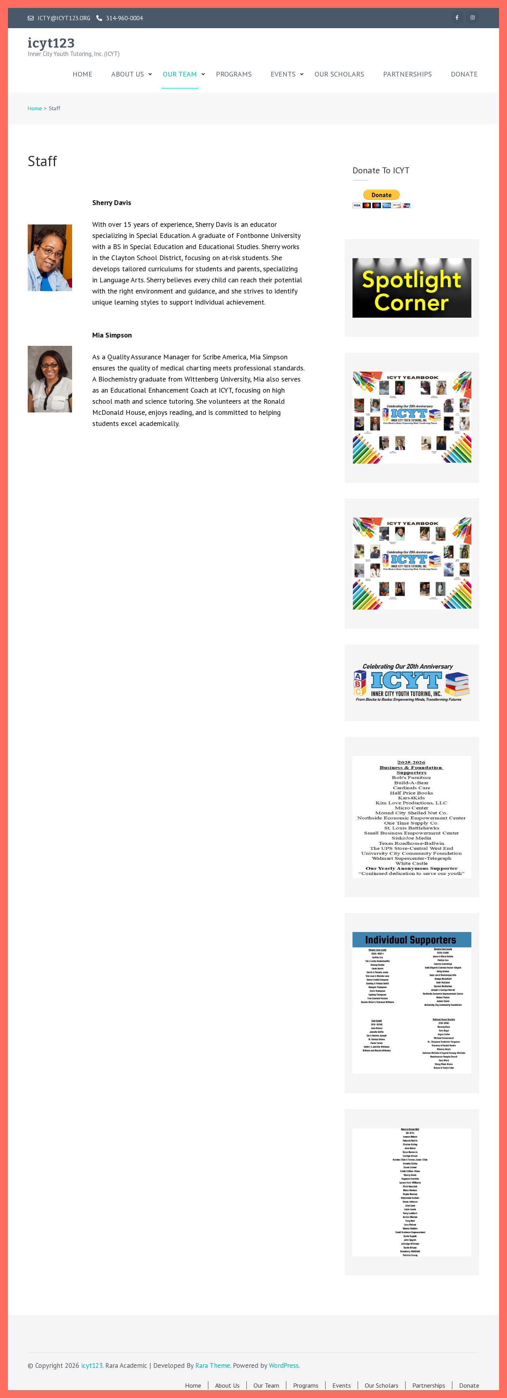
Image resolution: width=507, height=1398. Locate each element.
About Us (127, 74)
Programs (234, 74)
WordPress (284, 1365)
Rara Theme (212, 1365)
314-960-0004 (124, 18)
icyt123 (51, 43)
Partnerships (407, 74)
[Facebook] (457, 17)
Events (283, 74)
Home (82, 74)
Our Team (180, 74)
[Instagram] (472, 17)
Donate (464, 74)
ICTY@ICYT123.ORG (64, 18)
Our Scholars (339, 74)
